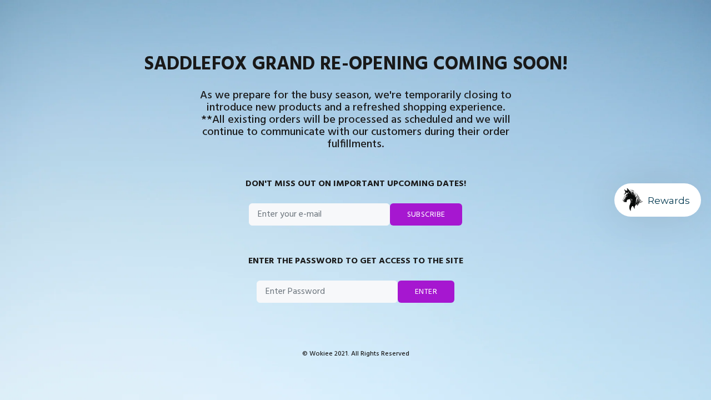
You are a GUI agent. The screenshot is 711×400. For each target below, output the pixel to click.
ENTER (426, 292)
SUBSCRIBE (426, 214)
